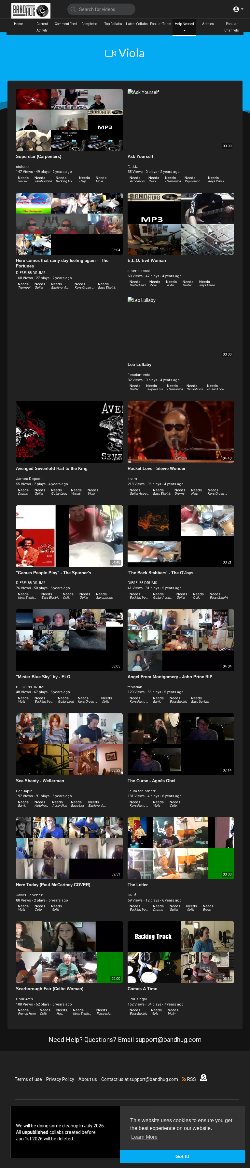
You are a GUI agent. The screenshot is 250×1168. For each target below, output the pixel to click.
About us (87, 1079)
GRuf (132, 895)
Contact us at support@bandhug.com (139, 1079)
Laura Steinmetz (142, 791)
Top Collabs (113, 24)
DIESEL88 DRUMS (31, 273)
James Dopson (29, 479)
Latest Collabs (137, 24)
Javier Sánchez (29, 895)
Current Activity (42, 27)
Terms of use (28, 1079)
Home (18, 24)
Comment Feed (66, 24)
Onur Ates (24, 999)
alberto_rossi (139, 271)
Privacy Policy (60, 1079)
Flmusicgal (137, 999)
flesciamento (139, 375)
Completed (89, 24)
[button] (238, 9)
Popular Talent (160, 24)
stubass (22, 167)
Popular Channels (231, 27)
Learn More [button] (144, 1137)
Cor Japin (24, 791)
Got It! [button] (182, 1156)
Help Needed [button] (184, 24)
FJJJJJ (134, 167)
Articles (208, 24)
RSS (191, 1079)
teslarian (135, 687)
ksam (132, 479)
